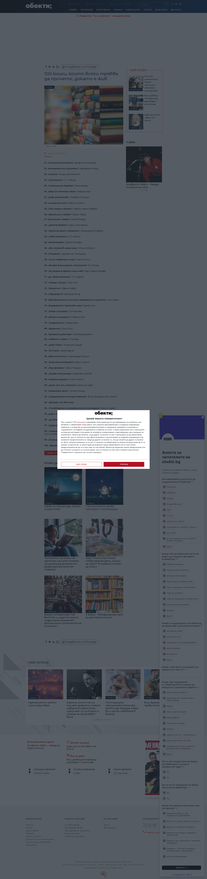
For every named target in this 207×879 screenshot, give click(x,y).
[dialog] (103, 439)
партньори (81, 422)
